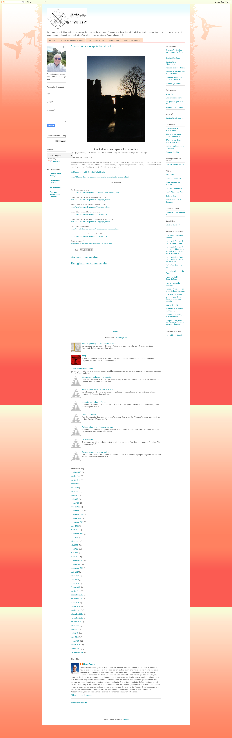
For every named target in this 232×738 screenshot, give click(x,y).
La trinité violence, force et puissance (175, 147)
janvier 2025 (75, 476)
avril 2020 (75, 580)
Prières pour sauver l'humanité (173, 201)
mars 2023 (75, 503)
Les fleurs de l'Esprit (55, 181)
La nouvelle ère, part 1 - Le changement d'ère (175, 242)
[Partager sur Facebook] (89, 249)
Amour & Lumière (172, 152)
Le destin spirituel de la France (94, 402)
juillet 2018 (75, 626)
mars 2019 (75, 603)
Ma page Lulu (114, 40)
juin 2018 (74, 629)
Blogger (126, 719)
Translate (55, 161)
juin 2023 (74, 495)
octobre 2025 (76, 472)
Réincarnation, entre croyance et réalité (97, 389)
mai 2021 (74, 549)
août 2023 (75, 488)
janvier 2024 (75, 480)
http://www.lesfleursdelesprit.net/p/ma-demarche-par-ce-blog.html (95, 192)
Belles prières (171, 196)
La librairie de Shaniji (96, 40)
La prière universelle (173, 179)
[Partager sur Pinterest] (91, 249)
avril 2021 (75, 553)
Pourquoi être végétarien (175, 68)
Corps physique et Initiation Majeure (96, 452)
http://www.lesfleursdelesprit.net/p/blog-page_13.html (90, 236)
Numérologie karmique (132, 40)
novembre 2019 (77, 599)
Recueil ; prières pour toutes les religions (98, 344)
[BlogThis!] (84, 249)
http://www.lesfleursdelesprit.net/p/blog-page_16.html (90, 207)
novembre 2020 (77, 560)
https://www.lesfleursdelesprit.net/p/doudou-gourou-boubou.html (95, 229)
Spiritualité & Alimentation (171, 63)
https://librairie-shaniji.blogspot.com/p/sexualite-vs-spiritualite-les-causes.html (100, 177)
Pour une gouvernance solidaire (71, 40)
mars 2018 (75, 641)
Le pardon (169, 94)
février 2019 (75, 606)
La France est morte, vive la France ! (174, 316)
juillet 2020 (75, 576)
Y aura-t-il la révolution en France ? (174, 310)
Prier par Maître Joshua (175, 164)
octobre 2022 (76, 518)
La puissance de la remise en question (97, 377)
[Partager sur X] (86, 249)
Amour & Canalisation (174, 108)
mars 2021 (75, 557)
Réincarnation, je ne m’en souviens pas (97, 427)
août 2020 (75, 572)
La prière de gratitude (174, 188)
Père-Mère (170, 175)
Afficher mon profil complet (81, 695)
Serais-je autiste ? (173, 225)
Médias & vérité (172, 305)
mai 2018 (74, 633)
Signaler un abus (79, 703)
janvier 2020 (75, 591)
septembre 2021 (77, 534)
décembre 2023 (77, 484)
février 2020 (75, 587)
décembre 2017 (77, 652)
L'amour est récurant (174, 98)
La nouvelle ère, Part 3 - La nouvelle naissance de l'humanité (175, 259)
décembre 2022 (77, 511)
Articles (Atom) (121, 338)
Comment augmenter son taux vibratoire (174, 79)
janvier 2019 (75, 610)
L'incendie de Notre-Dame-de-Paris (173, 278)
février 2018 (75, 645)
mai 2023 (74, 499)
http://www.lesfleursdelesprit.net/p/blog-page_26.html (90, 200)
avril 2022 (75, 526)
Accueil (52, 40)
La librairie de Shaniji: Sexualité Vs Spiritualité (88, 172)
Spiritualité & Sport (173, 58)
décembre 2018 (77, 614)
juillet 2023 (75, 491)
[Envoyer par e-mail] (81, 249)
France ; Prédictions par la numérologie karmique (175, 290)
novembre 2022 (77, 514)
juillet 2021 (75, 541)
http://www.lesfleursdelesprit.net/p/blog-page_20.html (90, 222)
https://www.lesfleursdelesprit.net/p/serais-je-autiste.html (91, 244)
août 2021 (75, 538)
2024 (84, 356)
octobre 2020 (76, 564)
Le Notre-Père (87, 440)
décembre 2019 (77, 595)
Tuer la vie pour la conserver (173, 284)
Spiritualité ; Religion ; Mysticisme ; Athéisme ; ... (175, 52)
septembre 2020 (77, 568)
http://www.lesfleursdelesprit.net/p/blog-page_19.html (90, 214)
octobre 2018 (76, 622)
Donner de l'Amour (89, 415)
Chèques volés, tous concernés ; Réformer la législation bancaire (175, 323)
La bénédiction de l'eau (174, 192)
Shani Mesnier (89, 664)
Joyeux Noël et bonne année (82, 369)
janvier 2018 (75, 649)
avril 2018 (75, 637)
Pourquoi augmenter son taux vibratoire (175, 73)
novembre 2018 (77, 618)
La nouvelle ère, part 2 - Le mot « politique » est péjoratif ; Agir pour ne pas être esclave (175, 250)
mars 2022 (75, 530)
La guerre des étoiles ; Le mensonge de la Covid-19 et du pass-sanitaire (174, 298)
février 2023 (75, 507)
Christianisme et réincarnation (172, 129)
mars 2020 (75, 583)
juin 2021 (74, 545)
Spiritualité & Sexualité (174, 118)
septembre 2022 (77, 522)
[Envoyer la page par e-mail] (76, 250)
